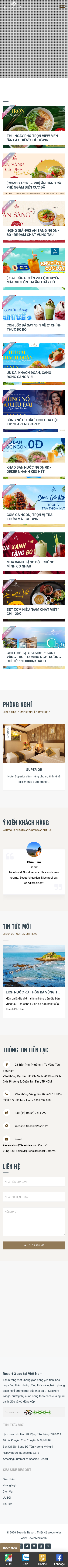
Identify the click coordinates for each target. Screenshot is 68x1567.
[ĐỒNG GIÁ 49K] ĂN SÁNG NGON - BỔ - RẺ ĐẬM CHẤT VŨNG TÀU (33, 233)
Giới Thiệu (9, 1479)
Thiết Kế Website (48, 1532)
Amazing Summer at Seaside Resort (25, 1459)
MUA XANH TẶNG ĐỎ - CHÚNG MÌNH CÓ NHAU (30, 564)
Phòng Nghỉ (10, 1485)
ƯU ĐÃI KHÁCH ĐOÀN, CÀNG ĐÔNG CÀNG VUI (29, 375)
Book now (10, 1547)
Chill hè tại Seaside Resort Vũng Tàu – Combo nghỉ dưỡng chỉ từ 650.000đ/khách (34, 657)
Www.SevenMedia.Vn (34, 1538)
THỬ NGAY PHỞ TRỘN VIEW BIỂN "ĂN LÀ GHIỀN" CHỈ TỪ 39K (32, 138)
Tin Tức (7, 1504)
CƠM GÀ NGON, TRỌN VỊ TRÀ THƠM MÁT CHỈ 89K (30, 517)
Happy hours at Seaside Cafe (21, 1452)
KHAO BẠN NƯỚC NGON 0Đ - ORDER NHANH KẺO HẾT (29, 469)
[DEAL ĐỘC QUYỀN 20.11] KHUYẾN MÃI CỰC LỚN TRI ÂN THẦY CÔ (33, 280)
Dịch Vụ (7, 1491)
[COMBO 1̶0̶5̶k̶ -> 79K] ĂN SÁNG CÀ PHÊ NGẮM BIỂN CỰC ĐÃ (34, 185)
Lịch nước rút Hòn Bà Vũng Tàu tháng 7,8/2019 (32, 1434)
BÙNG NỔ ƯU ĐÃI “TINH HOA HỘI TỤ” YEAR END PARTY (32, 422)
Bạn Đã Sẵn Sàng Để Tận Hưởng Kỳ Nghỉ (28, 1446)
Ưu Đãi (7, 1497)
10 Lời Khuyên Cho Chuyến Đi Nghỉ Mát (27, 1440)
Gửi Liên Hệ (36, 1245)
